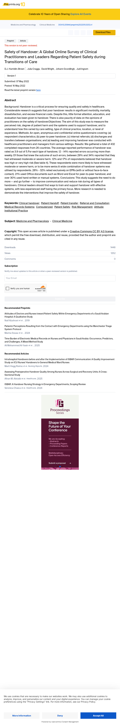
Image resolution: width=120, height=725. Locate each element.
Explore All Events (80, 14)
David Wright (47, 69)
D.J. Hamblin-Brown (14, 69)
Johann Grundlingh (65, 69)
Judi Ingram (82, 69)
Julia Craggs (33, 69)
